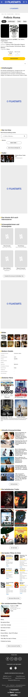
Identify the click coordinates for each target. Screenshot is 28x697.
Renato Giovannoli (21, 268)
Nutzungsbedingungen (20, 685)
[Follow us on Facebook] (8, 659)
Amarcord (7, 397)
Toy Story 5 (22, 568)
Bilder (3, 332)
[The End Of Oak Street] (3, 585)
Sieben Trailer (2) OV (21, 507)
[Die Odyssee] (3, 571)
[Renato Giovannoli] (21, 258)
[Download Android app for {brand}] (16, 668)
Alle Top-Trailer (14, 547)
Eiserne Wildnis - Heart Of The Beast (9, 633)
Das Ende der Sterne (5, 627)
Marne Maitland (7, 268)
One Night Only (4, 635)
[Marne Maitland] (7, 258)
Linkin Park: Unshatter (6, 625)
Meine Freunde (17, 51)
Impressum (12, 685)
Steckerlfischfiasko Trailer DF (21, 543)
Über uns (4, 685)
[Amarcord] (7, 388)
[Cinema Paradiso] (21, 407)
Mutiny (2, 619)
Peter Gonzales (10, 46)
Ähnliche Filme (7, 378)
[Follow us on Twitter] (12, 659)
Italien (20, 353)
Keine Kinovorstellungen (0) (14, 147)
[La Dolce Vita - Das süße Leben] (7, 407)
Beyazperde (6, 678)
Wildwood (3, 630)
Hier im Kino (6, 130)
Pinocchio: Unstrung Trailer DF (7, 507)
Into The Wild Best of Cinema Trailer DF (7, 525)
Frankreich (16, 353)
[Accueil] (13, 2)
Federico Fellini (8, 42)
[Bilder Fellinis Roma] (4, 337)
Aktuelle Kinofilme (10, 14)
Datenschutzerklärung (10, 686)
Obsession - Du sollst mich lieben (23, 556)
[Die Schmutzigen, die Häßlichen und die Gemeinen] (21, 388)
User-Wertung (10, 51)
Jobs (8, 685)
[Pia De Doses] (21, 236)
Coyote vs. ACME (14, 605)
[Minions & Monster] (16, 585)
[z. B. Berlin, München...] (24, 136)
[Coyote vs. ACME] (5, 611)
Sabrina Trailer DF (7, 543)
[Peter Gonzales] (7, 236)
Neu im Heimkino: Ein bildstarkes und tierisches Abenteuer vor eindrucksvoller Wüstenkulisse (21, 460)
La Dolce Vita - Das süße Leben (9, 417)
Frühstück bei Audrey (6, 641)
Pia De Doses (18, 46)
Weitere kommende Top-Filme (14, 646)
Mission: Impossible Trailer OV (21, 525)
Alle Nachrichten (14, 484)
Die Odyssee (9, 568)
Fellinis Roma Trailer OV (20, 156)
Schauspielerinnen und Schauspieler (10, 225)
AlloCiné (5, 676)
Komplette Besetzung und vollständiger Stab (14, 276)
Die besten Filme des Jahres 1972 (15, 418)
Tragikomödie (4, 40)
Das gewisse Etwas (5, 622)
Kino (5, 14)
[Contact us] (20, 659)
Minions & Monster (22, 583)
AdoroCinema (18, 678)
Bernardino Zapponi (19, 44)
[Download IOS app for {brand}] (12, 668)
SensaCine (19, 676)
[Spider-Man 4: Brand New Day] (3, 557)
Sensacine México (12, 680)
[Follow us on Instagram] (16, 659)
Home (2, 14)
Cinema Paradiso (21, 417)
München (4, 140)
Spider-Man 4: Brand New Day (9, 556)
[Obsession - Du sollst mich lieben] (16, 557)
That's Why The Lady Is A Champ (8, 638)
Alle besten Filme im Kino (14, 598)
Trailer (3, 153)
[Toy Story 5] (16, 571)
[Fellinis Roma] (14, 31)
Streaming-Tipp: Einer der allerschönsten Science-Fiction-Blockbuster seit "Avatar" (21, 442)
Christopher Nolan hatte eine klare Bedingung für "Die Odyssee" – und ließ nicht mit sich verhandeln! (21, 467)
